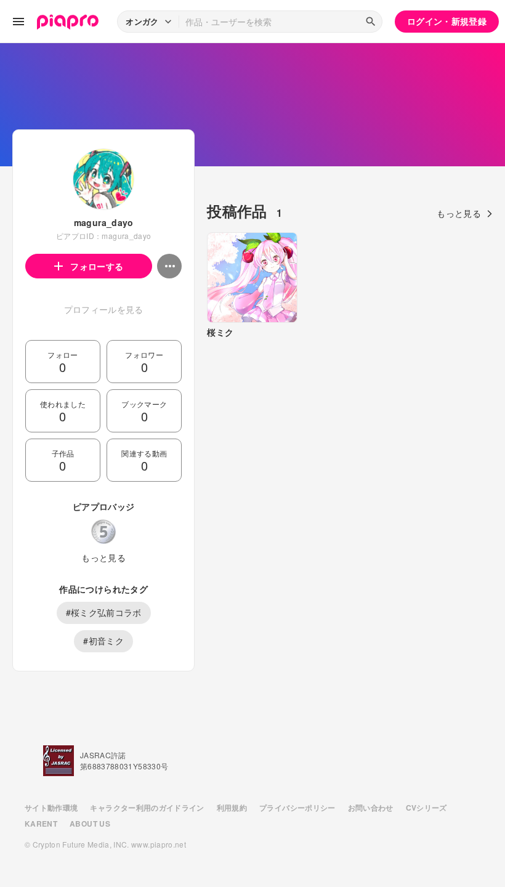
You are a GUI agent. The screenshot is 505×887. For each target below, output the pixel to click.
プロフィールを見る (103, 309)
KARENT (41, 823)
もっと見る (103, 557)
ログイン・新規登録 (447, 21)
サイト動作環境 (51, 807)
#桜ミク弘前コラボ (104, 612)
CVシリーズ (426, 807)
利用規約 (232, 807)
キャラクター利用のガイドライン (147, 807)
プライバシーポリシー (297, 807)
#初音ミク (103, 640)
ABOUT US (90, 823)
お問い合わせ (371, 807)
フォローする (96, 266)
